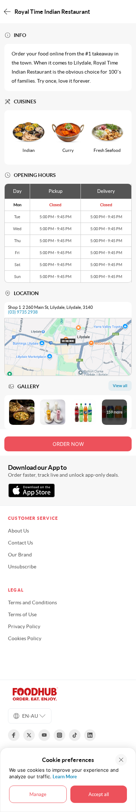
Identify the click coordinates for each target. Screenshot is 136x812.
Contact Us (20, 543)
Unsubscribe (22, 566)
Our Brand (20, 555)
